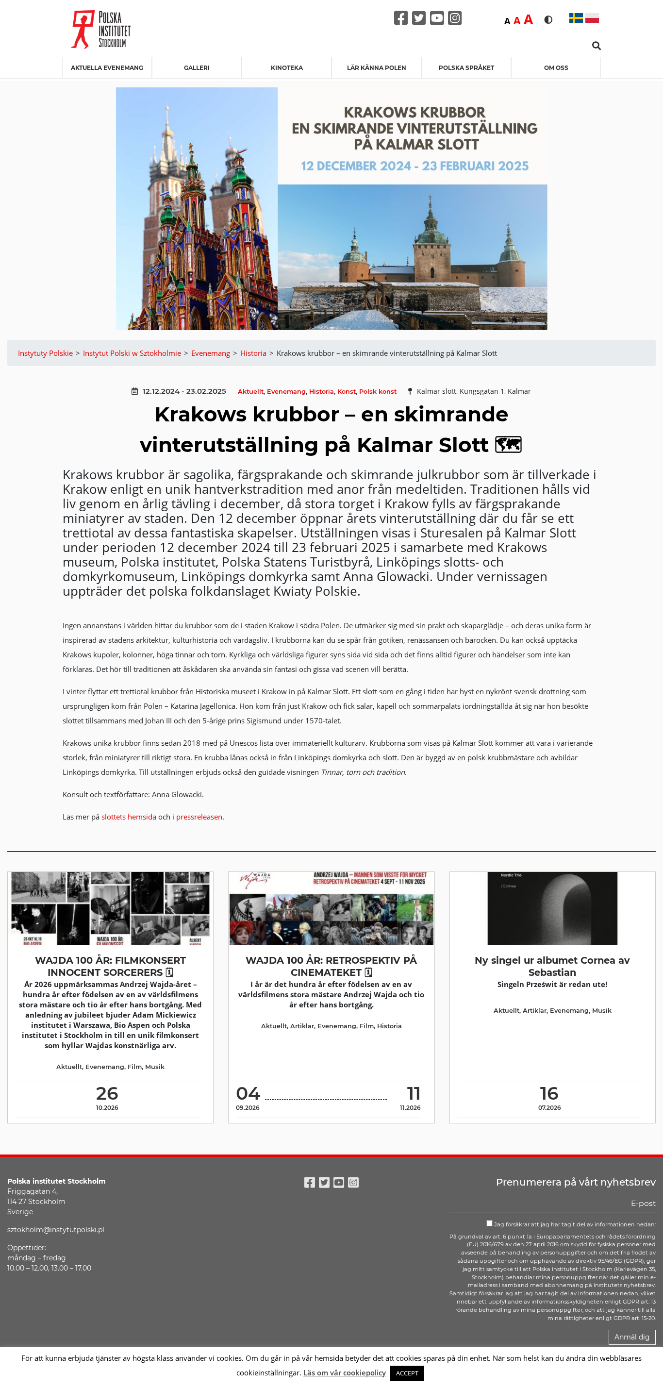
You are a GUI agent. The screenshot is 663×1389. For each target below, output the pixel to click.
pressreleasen (199, 816)
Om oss (556, 67)
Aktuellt (251, 391)
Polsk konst (378, 391)
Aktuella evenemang (107, 67)
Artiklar (302, 1026)
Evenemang (286, 391)
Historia (321, 391)
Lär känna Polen (376, 67)
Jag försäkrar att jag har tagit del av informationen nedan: (574, 1224)
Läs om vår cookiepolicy (344, 1372)
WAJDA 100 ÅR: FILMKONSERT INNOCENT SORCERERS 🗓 (110, 966)
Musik (155, 1067)
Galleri (197, 67)
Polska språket (466, 67)
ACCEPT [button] (407, 1373)
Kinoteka (287, 67)
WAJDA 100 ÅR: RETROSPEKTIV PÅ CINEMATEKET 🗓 (331, 966)
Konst (346, 391)
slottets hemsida (128, 816)
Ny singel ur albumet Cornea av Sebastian (552, 966)
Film (135, 1067)
